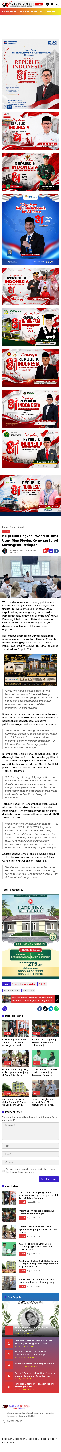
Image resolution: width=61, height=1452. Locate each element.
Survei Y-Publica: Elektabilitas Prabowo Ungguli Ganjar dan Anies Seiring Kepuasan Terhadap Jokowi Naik (35, 1374)
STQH (43, 984)
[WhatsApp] (56, 1008)
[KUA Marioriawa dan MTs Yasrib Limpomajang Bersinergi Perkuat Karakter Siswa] (45, 1058)
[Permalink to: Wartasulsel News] (5, 551)
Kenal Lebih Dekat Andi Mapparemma (34, 1363)
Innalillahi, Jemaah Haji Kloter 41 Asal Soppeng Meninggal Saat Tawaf (34, 1342)
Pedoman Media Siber (13, 1438)
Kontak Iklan (8, 1442)
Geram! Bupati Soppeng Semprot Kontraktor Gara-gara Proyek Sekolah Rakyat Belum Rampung (14, 1042)
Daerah (6, 531)
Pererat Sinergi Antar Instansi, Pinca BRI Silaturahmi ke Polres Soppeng (42, 1102)
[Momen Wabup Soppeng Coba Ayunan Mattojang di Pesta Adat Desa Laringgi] (15, 1058)
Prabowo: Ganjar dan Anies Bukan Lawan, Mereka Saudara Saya (32, 1353)
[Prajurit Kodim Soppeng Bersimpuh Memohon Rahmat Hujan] (45, 1028)
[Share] (56, 551)
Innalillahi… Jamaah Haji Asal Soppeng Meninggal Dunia (35, 1385)
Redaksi (33, 1438)
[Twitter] (45, 1008)
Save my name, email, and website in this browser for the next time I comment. (30, 1170)
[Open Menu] (52, 4)
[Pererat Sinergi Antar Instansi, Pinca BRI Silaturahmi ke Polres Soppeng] (45, 1088)
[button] (47, 4)
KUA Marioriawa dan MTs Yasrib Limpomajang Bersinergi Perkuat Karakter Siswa (44, 1072)
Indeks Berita (47, 1438)
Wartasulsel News (16, 550)
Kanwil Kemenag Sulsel (24, 984)
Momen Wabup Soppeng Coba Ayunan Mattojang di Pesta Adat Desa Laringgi (15, 1072)
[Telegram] (50, 1008)
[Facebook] (39, 1008)
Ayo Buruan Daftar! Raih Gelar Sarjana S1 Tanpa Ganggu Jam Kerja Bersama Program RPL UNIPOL (14, 1102)
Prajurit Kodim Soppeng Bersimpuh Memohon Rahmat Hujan (44, 1042)
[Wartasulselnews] (22, 4)
